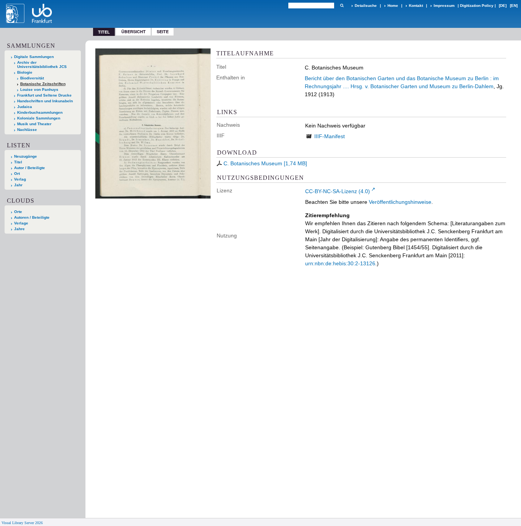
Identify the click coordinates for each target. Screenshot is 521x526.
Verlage (21, 223)
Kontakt (416, 5)
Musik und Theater (34, 124)
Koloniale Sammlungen (38, 118)
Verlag (20, 179)
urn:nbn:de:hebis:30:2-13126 (340, 263)
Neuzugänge (25, 156)
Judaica (24, 107)
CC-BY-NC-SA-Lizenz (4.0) (337, 191)
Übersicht (133, 31)
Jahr (18, 185)
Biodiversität (32, 78)
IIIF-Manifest (329, 136)
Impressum (444, 5)
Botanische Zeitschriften (43, 84)
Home (393, 5)
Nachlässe (27, 129)
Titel (18, 162)
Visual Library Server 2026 (22, 523)
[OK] (341, 5)
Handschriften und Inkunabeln (45, 101)
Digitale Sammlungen (34, 57)
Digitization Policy (477, 5)
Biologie (24, 72)
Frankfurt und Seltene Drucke (44, 95)
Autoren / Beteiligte (32, 217)
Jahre (19, 229)
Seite (163, 31)
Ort (17, 173)
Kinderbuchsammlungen (40, 112)
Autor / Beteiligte (29, 168)
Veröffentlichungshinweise (400, 202)
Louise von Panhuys (39, 89)
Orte (18, 212)
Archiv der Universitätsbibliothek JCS (42, 64)
